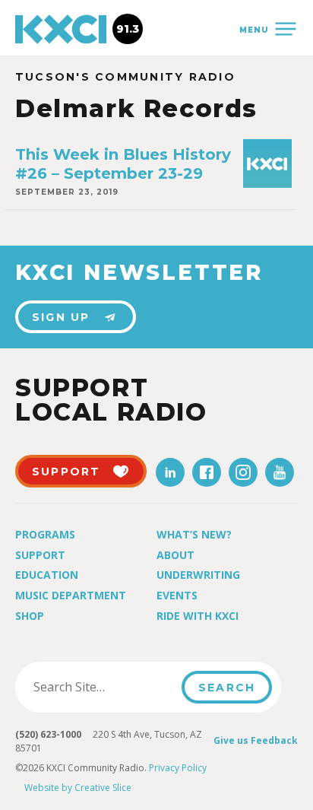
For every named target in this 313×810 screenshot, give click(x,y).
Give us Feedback (255, 740)
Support (40, 555)
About (175, 555)
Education (46, 574)
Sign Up (61, 317)
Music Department (70, 595)
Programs (45, 534)
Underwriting (198, 574)
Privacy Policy (178, 767)
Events (177, 595)
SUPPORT (66, 471)
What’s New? (194, 534)
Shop (29, 615)
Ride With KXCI (197, 615)
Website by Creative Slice (77, 787)
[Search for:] (103, 686)
